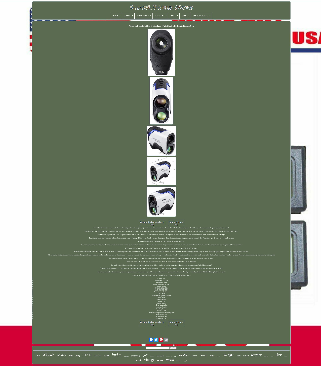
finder (194, 355)
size (279, 354)
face (38, 355)
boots (178, 361)
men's (87, 354)
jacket (117, 354)
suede (185, 361)
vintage (149, 360)
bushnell (160, 356)
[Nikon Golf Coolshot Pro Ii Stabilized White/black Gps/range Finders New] (161, 52)
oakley (61, 355)
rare (285, 356)
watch (246, 355)
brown (203, 355)
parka (98, 355)
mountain (169, 356)
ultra (212, 355)
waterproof (135, 356)
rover (160, 360)
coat (272, 356)
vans (106, 355)
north (139, 360)
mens (170, 359)
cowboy (126, 356)
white (238, 355)
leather (256, 355)
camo (152, 356)
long (77, 355)
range (227, 354)
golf (145, 355)
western (184, 355)
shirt (175, 356)
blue (71, 355)
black (49, 355)
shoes (266, 356)
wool (218, 356)
